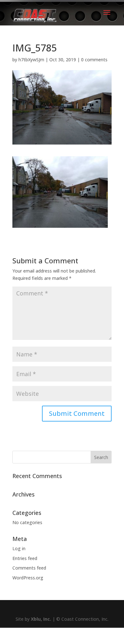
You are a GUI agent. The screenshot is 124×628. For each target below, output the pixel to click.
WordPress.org (27, 578)
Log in (18, 548)
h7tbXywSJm (31, 60)
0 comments (94, 60)
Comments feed (29, 568)
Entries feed (24, 558)
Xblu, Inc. (41, 619)
